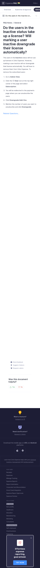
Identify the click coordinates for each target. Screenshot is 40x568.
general (17, 23)
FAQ (15, 3)
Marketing (9, 519)
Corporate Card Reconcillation (16, 487)
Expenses (9, 475)
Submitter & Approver (23, 10)
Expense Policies (11, 496)
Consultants (10, 521)
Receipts (9, 472)
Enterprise (9, 534)
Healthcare (9, 510)
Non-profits (10, 507)
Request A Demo (20, 434)
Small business (11, 531)
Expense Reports (11, 481)
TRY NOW (20, 563)
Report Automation (12, 484)
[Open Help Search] (36, 15)
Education (9, 513)
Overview (7, 10)
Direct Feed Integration (13, 490)
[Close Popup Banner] (31, 537)
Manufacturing (10, 516)
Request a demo (18, 368)
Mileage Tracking (11, 478)
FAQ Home (7, 23)
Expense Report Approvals (14, 493)
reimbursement (28, 462)
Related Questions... (11, 113)
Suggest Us (19, 419)
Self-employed (11, 528)
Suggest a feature (18, 365)
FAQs (34, 3)
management (16, 462)
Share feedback (18, 362)
